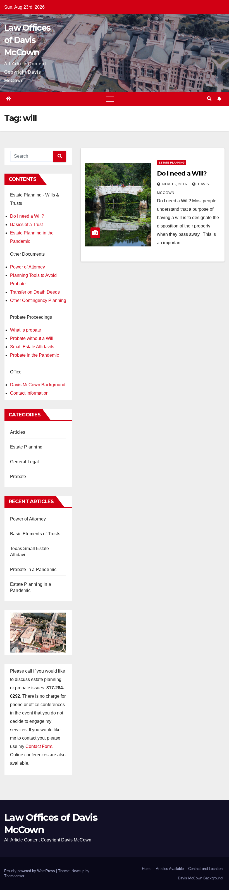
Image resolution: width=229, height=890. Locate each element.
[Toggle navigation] (109, 99)
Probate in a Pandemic (33, 569)
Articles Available (170, 869)
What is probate (25, 330)
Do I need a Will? (27, 216)
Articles (17, 432)
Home (146, 869)
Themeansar (14, 876)
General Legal (24, 461)
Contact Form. (39, 746)
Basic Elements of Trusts (35, 533)
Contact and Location (205, 869)
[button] (209, 98)
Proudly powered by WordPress (30, 871)
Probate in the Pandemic (34, 355)
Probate (18, 476)
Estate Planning (26, 447)
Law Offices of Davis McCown (27, 40)
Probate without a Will (31, 338)
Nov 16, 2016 (174, 184)
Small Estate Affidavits (32, 346)
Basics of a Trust (26, 224)
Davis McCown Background (37, 384)
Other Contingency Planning (38, 300)
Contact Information (29, 393)
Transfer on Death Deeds (35, 292)
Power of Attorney (27, 267)
